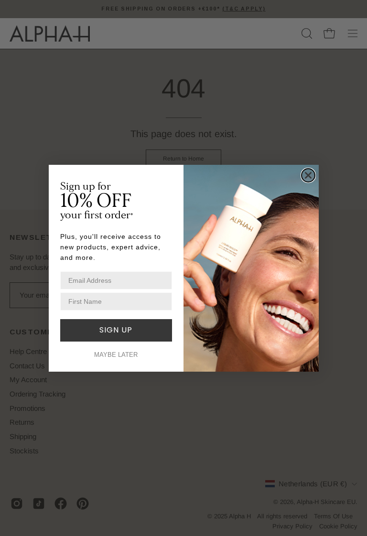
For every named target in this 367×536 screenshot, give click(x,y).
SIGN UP (115, 329)
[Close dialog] (308, 175)
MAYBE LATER (116, 354)
